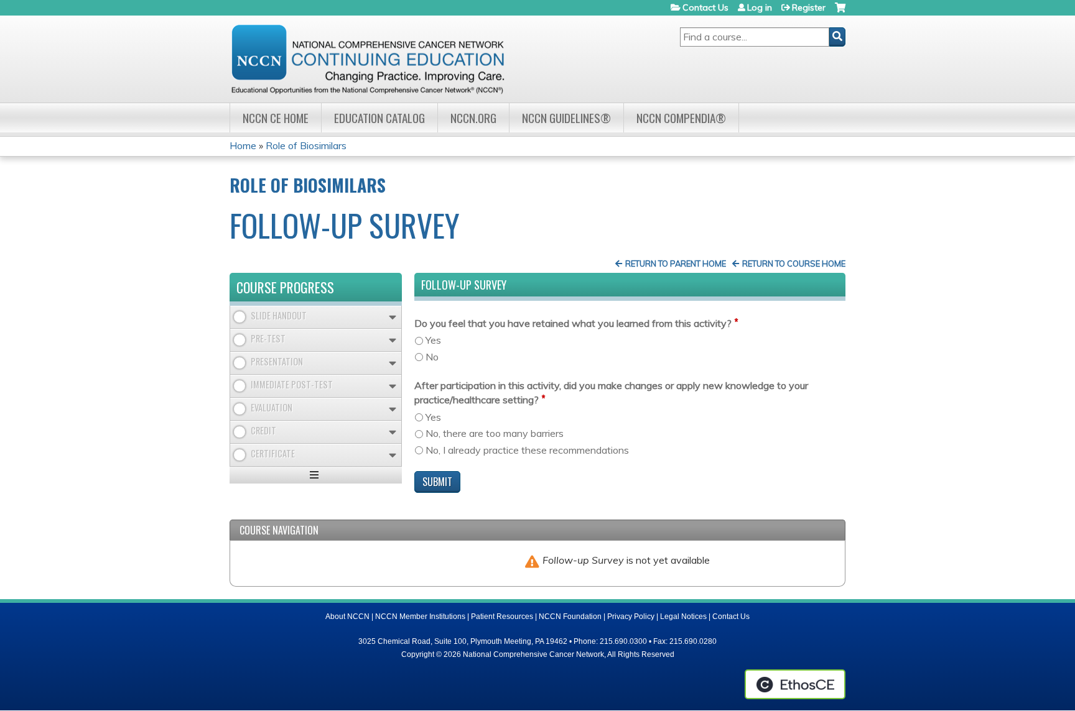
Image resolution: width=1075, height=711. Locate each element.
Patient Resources (502, 616)
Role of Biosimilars (306, 145)
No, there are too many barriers (495, 433)
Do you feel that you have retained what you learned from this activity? (573, 323)
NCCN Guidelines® (566, 118)
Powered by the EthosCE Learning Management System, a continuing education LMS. (795, 684)
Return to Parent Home (675, 263)
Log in (759, 7)
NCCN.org (473, 118)
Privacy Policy (630, 616)
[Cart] (840, 12)
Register (809, 7)
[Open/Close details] (392, 317)
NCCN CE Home (276, 118)
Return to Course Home (793, 263)
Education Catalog (379, 118)
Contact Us (705, 7)
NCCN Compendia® (681, 118)
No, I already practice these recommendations (527, 450)
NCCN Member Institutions (420, 616)
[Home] (368, 59)
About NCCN (347, 616)
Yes (433, 340)
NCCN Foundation (570, 616)
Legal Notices (683, 616)
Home (243, 145)
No (432, 357)
